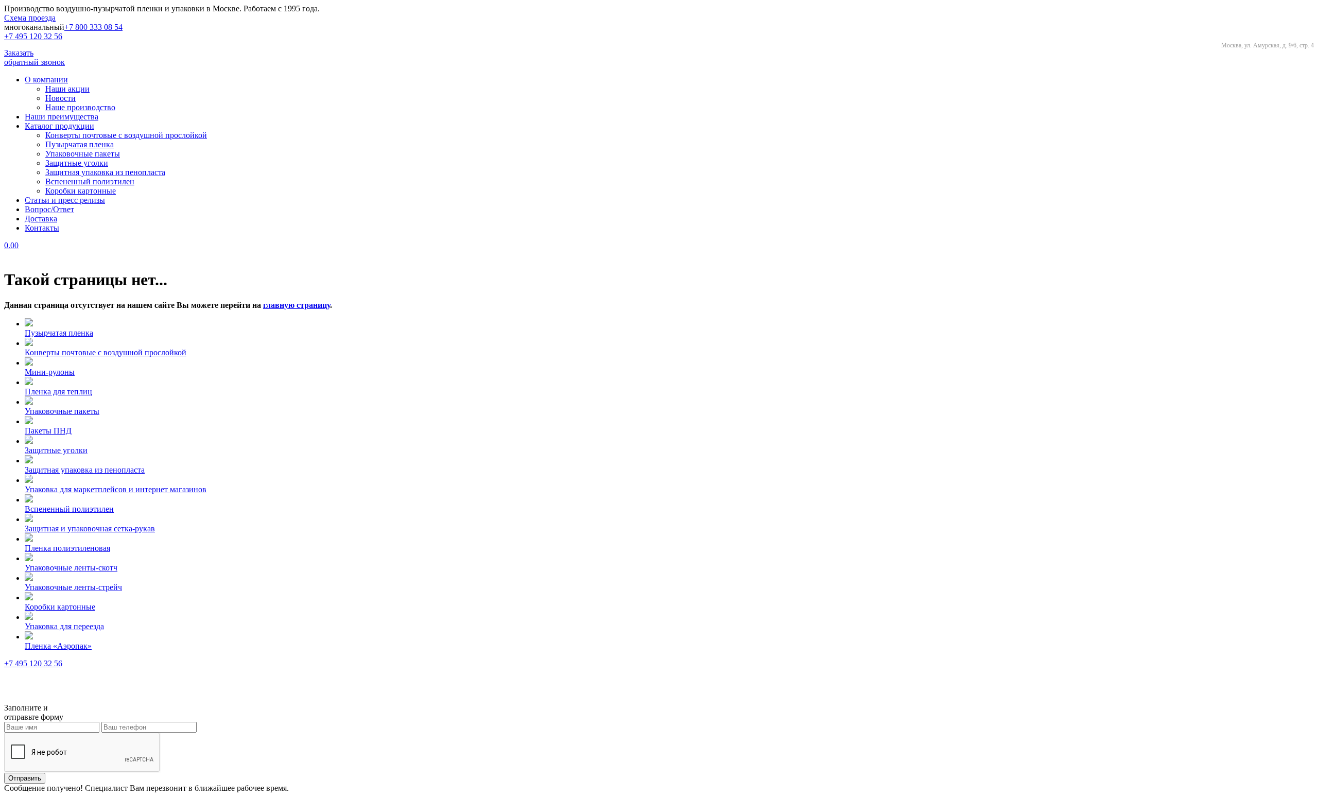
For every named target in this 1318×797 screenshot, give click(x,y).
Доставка (41, 218)
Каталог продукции (59, 126)
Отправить (24, 778)
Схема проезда (30, 17)
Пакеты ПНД (48, 430)
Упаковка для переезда (64, 626)
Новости (60, 98)
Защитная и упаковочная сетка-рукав (90, 528)
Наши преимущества (61, 116)
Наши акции (67, 88)
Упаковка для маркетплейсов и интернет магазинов (115, 489)
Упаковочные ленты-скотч (71, 567)
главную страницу (296, 305)
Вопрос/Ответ (49, 209)
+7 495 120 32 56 (33, 36)
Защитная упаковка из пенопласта (105, 172)
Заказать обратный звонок (34, 57)
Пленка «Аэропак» (58, 646)
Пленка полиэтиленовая (67, 548)
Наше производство (80, 107)
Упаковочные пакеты (82, 153)
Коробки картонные (80, 190)
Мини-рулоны (50, 372)
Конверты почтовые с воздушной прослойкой (126, 135)
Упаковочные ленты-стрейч (73, 587)
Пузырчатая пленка (79, 144)
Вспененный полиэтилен (89, 181)
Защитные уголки (76, 163)
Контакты (42, 227)
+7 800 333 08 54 (93, 27)
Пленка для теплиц (58, 391)
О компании (46, 79)
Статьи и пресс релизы (65, 200)
